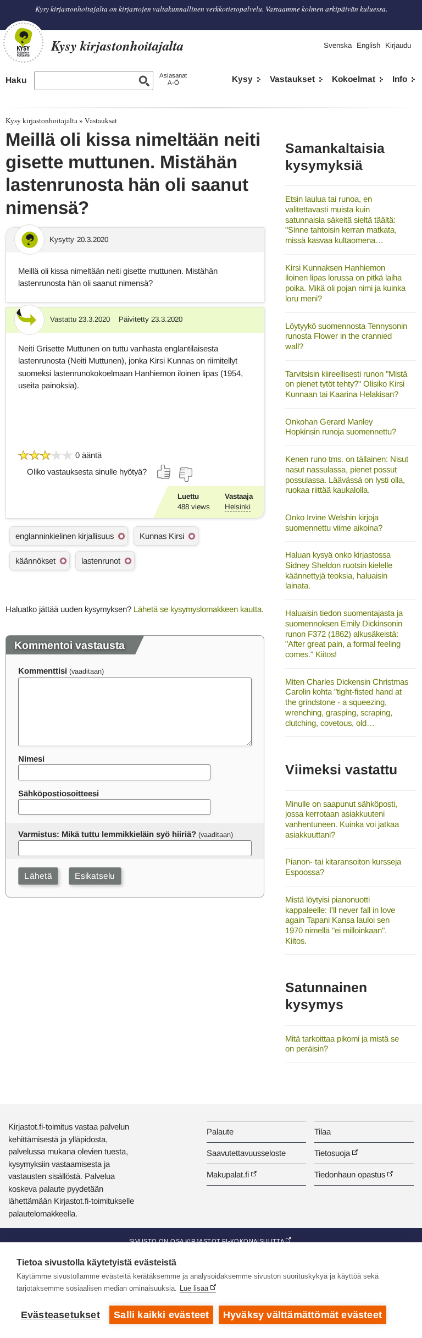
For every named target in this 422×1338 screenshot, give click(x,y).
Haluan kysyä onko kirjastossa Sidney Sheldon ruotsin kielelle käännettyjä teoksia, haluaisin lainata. (338, 570)
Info (399, 79)
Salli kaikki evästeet (161, 1314)
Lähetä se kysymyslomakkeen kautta (198, 609)
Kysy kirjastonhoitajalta (41, 120)
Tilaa (322, 1131)
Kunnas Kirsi (162, 536)
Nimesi (31, 758)
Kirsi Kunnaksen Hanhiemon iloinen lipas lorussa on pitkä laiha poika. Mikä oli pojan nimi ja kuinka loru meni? (345, 283)
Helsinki (238, 507)
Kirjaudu (398, 45)
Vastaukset (292, 79)
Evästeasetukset (60, 1314)
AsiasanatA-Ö (173, 79)
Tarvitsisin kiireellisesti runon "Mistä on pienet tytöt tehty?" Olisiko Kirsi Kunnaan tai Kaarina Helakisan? (346, 384)
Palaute (220, 1131)
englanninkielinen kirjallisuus (64, 536)
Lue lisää (194, 1288)
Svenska (338, 45)
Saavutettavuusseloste (246, 1153)
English (368, 45)
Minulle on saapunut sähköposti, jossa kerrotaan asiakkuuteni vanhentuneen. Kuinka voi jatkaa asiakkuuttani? (342, 819)
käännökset (35, 560)
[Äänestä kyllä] (164, 472)
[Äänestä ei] (185, 474)
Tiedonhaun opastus (349, 1174)
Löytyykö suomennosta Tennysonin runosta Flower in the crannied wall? (346, 336)
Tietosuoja (332, 1153)
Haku (15, 80)
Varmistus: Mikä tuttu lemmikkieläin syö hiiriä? (107, 834)
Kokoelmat (353, 79)
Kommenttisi (42, 670)
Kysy (242, 79)
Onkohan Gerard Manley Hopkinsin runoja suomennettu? (340, 427)
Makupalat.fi (228, 1174)
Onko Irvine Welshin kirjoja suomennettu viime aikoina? (333, 522)
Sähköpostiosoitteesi (58, 793)
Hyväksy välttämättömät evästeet (302, 1314)
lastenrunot (100, 560)
